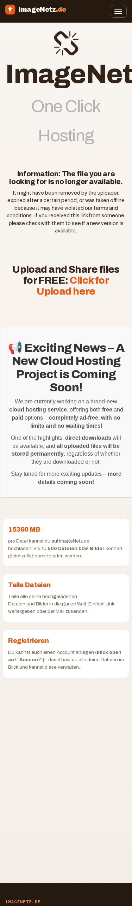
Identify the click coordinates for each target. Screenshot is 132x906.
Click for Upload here (73, 286)
